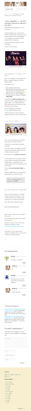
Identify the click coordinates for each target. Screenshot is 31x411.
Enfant (6, 387)
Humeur (7, 393)
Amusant (7, 382)
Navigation (8, 9)
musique (7, 110)
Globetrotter (8, 391)
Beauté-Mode (8, 384)
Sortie (9, 14)
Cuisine (7, 385)
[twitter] (13, 374)
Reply (24, 262)
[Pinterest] (7, 376)
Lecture (7, 395)
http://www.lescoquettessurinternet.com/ (14, 226)
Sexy (6, 396)
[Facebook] (8, 374)
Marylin (24, 408)
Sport (6, 400)
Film (6, 389)
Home (6, 14)
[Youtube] (18, 374)
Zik (22, 27)
